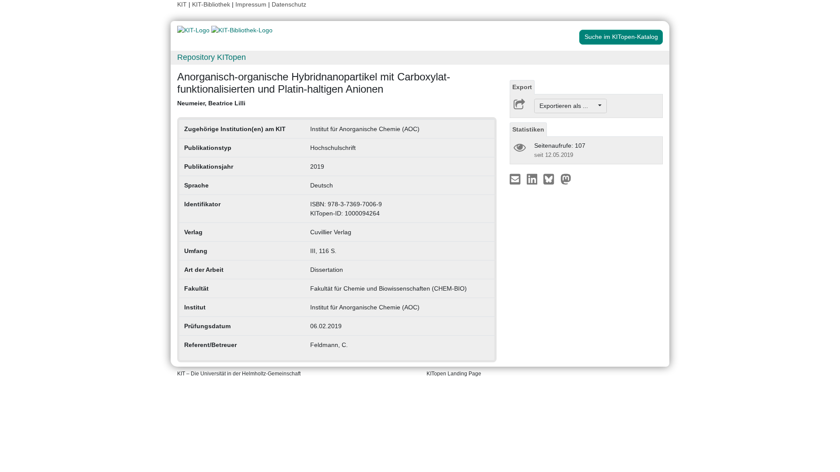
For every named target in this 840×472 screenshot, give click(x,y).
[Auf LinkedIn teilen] (533, 178)
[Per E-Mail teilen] (516, 178)
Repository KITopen (211, 57)
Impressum (250, 4)
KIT (182, 4)
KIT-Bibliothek (212, 4)
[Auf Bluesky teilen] (551, 178)
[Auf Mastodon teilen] (565, 178)
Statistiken (528, 129)
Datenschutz (289, 4)
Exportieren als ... (568, 105)
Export (522, 86)
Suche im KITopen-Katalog (621, 36)
